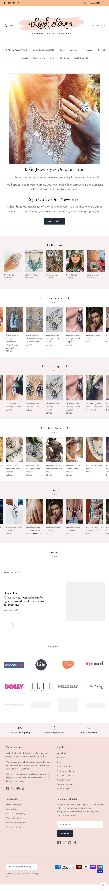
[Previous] (5, 625)
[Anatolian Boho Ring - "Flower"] (94, 319)
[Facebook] (5, 3)
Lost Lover (15, 873)
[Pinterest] (13, 3)
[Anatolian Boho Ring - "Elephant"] (74, 511)
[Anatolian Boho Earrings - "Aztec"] (14, 387)
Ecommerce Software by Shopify (22, 874)
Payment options (64, 775)
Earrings (73, 49)
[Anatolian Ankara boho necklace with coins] (54, 449)
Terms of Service (64, 784)
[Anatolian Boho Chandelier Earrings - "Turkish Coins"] (34, 319)
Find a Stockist (64, 766)
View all (54, 302)
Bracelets (102, 49)
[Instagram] (9, 3)
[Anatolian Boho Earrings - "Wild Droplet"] (74, 319)
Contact (60, 757)
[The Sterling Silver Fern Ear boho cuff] (94, 387)
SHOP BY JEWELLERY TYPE (15, 49)
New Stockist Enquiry (15, 813)
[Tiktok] (18, 3)
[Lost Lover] (51, 26)
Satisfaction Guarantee (16, 822)
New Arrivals (39, 58)
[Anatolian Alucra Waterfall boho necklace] (74, 449)
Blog (59, 762)
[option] (54, 601)
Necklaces (87, 49)
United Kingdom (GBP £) (93, 3)
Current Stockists (13, 818)
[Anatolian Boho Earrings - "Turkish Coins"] (54, 319)
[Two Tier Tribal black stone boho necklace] (34, 449)
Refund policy (63, 788)
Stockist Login (12, 809)
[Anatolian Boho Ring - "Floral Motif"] (94, 511)
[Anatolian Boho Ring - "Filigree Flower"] (34, 511)
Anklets (24, 58)
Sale (52, 58)
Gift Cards (64, 58)
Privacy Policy (63, 779)
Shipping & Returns (66, 770)
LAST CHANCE (81, 58)
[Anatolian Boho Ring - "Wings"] (14, 511)
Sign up (65, 833)
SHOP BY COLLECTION (43, 49)
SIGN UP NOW (54, 221)
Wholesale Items (13, 827)
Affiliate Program (13, 804)
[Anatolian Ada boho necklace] (94, 449)
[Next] (13, 625)
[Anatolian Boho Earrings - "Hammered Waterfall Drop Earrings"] (14, 319)
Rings (61, 49)
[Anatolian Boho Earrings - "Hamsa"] (34, 387)
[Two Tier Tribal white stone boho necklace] (14, 449)
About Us (61, 753)
